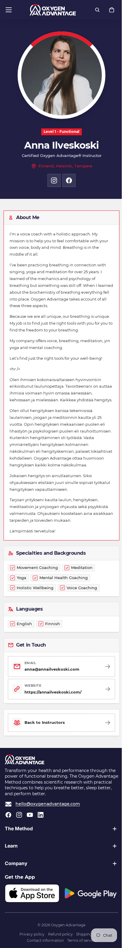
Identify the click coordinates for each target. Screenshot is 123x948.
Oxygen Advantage (67, 938)
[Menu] (8, 10)
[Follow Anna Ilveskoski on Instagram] (54, 180)
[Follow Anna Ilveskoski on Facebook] (69, 180)
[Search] (97, 9)
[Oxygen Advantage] (53, 9)
